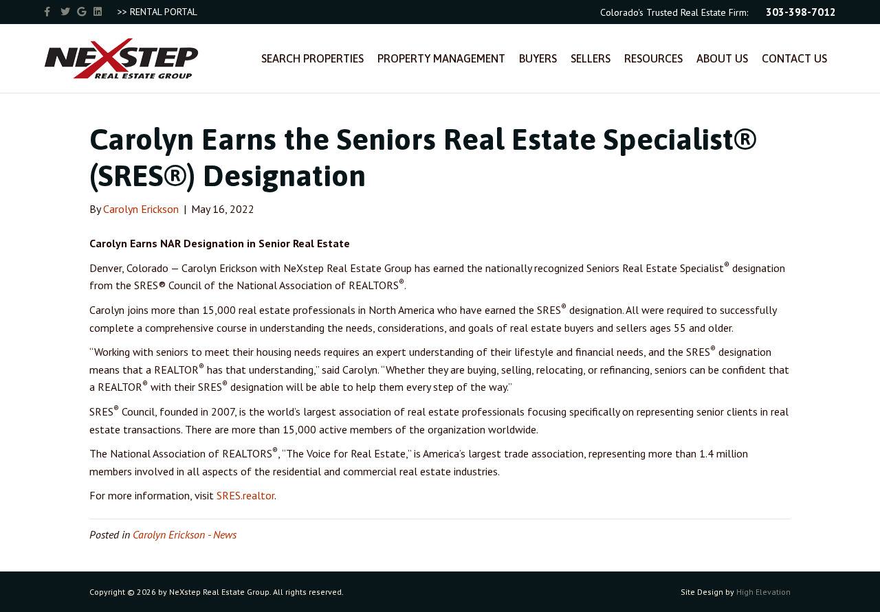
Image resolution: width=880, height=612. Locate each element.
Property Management (441, 58)
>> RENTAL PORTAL (157, 11)
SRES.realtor (245, 495)
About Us (722, 58)
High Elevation (763, 592)
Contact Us (794, 58)
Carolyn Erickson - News (184, 534)
